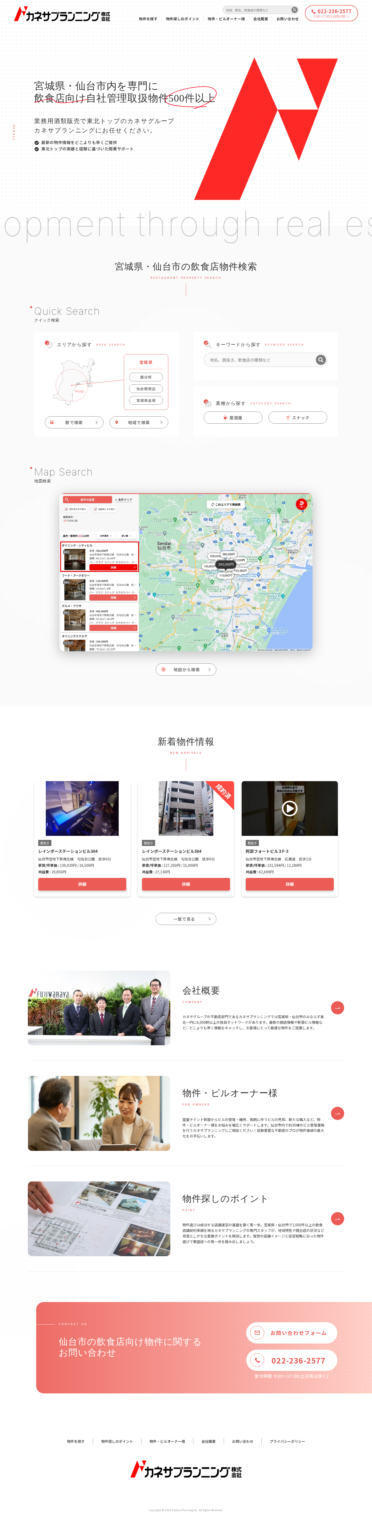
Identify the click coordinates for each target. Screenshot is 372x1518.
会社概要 (260, 19)
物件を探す (148, 19)
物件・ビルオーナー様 (226, 19)
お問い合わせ (288, 19)
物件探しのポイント (182, 19)
